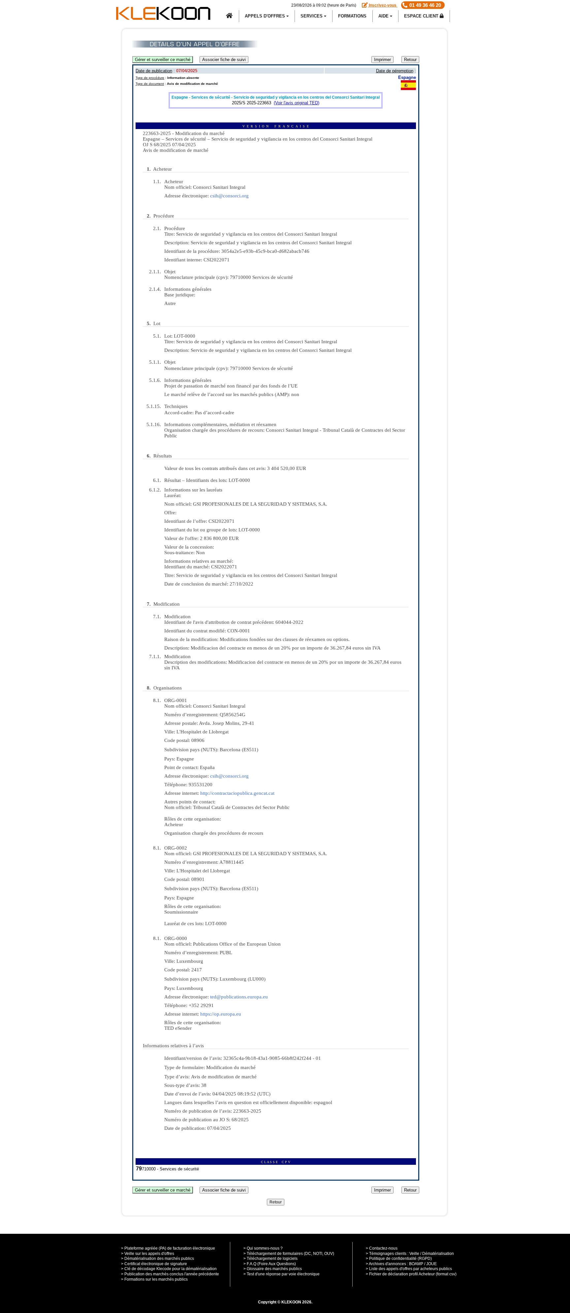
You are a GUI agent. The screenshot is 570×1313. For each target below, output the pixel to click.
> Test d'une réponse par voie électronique (281, 1274)
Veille (414, 1253)
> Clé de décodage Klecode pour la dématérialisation (169, 1268)
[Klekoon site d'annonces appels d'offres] (229, 16)
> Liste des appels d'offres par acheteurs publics (409, 1268)
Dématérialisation (438, 1253)
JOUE (431, 1264)
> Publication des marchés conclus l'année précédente (170, 1274)
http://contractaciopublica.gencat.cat (237, 793)
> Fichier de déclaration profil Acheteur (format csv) (411, 1274)
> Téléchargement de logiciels (270, 1258)
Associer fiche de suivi (224, 59)
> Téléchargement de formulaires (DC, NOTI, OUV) (288, 1253)
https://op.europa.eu (220, 1014)
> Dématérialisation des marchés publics (157, 1258)
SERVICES (312, 16)
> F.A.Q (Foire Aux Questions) (269, 1264)
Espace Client (422, 16)
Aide (384, 16)
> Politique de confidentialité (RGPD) (399, 1258)
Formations (352, 16)
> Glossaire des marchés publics (272, 1268)
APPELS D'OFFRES (265, 16)
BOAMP (416, 1264)
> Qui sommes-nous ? (263, 1248)
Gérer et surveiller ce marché (162, 59)
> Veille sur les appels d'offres (147, 1253)
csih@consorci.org (229, 195)
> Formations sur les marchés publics (154, 1279)
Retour (410, 59)
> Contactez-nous (381, 1248)
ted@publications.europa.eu (239, 996)
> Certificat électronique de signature (154, 1264)
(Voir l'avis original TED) (296, 102)
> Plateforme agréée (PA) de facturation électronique (168, 1248)
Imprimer (382, 59)
